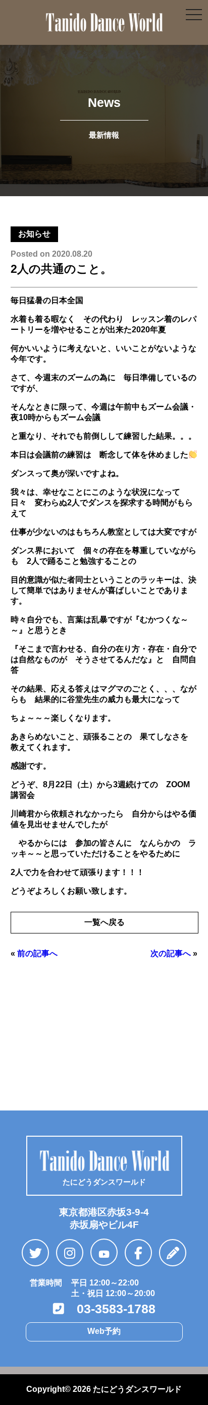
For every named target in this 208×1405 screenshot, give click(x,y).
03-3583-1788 (109, 1309)
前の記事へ (37, 953)
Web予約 (104, 1331)
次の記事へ (170, 953)
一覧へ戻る (104, 922)
